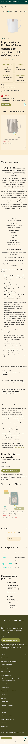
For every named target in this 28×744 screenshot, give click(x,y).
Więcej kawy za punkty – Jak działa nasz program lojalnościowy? (12, 679)
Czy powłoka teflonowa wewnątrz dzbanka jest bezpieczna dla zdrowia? (13, 372)
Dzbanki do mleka (23, 11)
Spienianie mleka (13, 11)
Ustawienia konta (6, 684)
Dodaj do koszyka (6, 104)
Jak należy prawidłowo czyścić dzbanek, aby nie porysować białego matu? (13, 382)
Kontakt (3, 712)
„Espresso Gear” (18, 447)
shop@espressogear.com (14, 592)
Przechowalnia (5, 687)
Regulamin (20, 474)
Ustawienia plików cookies (8, 661)
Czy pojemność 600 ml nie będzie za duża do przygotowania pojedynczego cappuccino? (13, 391)
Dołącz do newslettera (10, 470)
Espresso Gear (5, 38)
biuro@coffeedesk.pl (13, 608)
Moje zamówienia (6, 675)
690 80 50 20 (11, 606)
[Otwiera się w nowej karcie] (20, 620)
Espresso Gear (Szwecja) (14, 220)
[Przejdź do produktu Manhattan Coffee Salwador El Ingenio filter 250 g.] (14, 499)
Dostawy (3, 698)
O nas (3, 709)
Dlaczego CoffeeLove (7, 705)
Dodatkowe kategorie (7, 719)
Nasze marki (4, 726)
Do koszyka (18, 508)
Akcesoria (5, 11)
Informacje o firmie (6, 716)
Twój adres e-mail (5, 466)
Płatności (4, 695)
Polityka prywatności (7, 668)
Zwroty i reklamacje (6, 664)
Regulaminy (4, 658)
